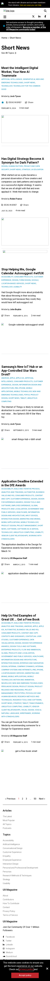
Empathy (7, 856)
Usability (6, 883)
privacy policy (26, 969)
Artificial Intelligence (11, 844)
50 (35, 798)
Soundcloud (11, 956)
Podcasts (7, 828)
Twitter (9, 941)
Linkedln (9, 945)
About (5, 895)
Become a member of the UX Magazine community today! (26, 28)
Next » (42, 798)
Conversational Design (12, 848)
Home (4, 37)
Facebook (10, 937)
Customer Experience (12, 852)
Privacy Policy (9, 911)
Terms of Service (10, 915)
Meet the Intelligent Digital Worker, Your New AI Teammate (19, 71)
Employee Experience (12, 860)
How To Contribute (11, 903)
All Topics (7, 824)
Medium (9, 952)
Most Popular (9, 820)
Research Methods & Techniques (17, 875)
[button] (47, 968)
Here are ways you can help (30, 5)
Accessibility (8, 840)
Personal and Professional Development (20, 868)
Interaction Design (10, 864)
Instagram (10, 948)
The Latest (7, 816)
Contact (6, 907)
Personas (7, 872)
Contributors (8, 899)
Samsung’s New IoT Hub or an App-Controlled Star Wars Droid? (21, 370)
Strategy (6, 879)
